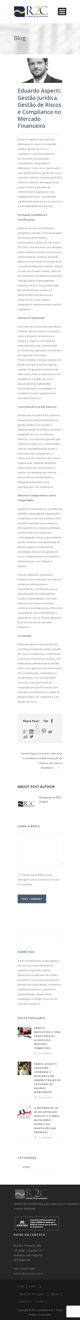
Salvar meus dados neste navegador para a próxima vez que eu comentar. (38, 879)
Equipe (55, 1294)
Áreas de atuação (31, 1294)
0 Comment (45, 1053)
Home (20, 1286)
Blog (40, 1301)
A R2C (32, 1286)
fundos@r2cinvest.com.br (29, 1273)
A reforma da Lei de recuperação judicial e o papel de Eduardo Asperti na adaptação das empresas (47, 1119)
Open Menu (62, 11)
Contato (25, 1301)
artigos (27, 1166)
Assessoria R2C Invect (50, 799)
